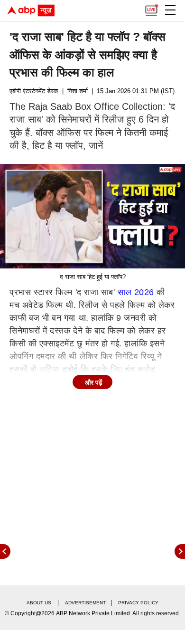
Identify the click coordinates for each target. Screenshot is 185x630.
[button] (170, 10)
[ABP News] (180, 551)
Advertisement (85, 602)
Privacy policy (138, 602)
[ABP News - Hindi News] (31, 10)
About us (39, 602)
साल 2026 (136, 292)
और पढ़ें (93, 382)
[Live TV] (151, 7)
